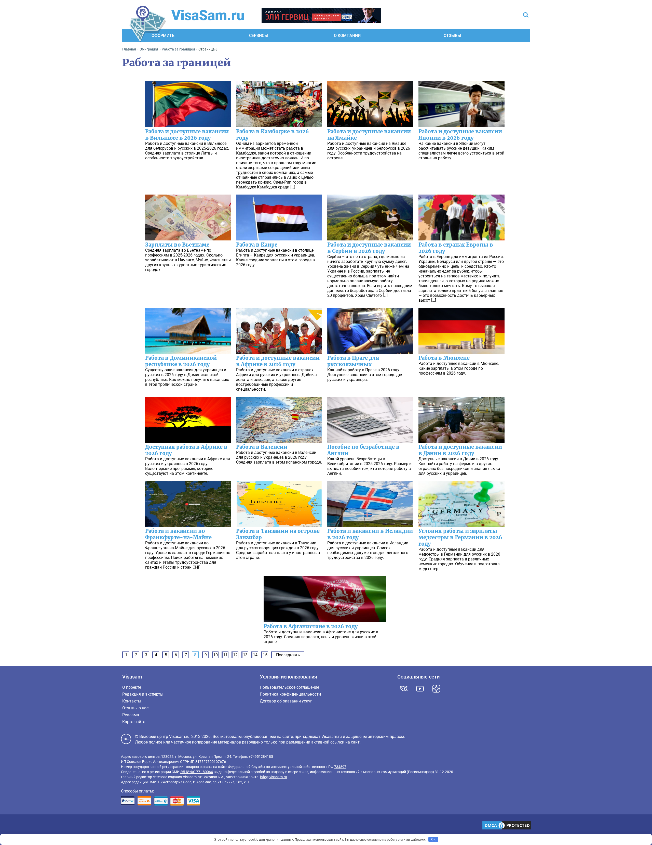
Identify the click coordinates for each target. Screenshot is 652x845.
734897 (340, 767)
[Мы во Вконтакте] (404, 689)
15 (265, 654)
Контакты (131, 701)
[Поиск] (525, 15)
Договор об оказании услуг (286, 701)
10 (215, 654)
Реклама (130, 714)
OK (433, 839)
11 (225, 654)
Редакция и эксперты (142, 694)
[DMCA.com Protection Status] (506, 825)
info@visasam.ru (273, 777)
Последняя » (288, 654)
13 (245, 654)
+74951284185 (261, 756)
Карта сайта (133, 721)
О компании (347, 35)
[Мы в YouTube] (420, 689)
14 (255, 654)
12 (235, 654)
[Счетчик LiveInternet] (124, 826)
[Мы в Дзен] (436, 689)
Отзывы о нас (135, 708)
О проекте (131, 687)
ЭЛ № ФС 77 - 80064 (196, 772)
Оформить (163, 35)
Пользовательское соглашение (289, 687)
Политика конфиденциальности (290, 694)
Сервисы (258, 35)
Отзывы (452, 35)
